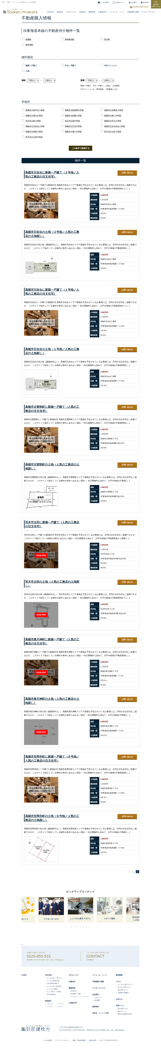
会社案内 (134, 2)
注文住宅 (50, 12)
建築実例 (92, 12)
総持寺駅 (29, 45)
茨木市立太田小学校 (112, 132)
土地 (27, 71)
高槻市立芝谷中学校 (73, 126)
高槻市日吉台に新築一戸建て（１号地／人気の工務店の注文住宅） (52, 291)
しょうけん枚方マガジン (125, 984)
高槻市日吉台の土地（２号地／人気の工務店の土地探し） (52, 234)
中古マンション (110, 65)
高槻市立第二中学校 (112, 116)
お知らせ (119, 999)
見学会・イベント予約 (100, 1013)
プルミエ (50, 1004)
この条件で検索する (81, 148)
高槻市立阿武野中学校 (74, 110)
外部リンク (120, 1005)
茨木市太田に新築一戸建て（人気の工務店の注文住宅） (52, 524)
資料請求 (95, 1007)
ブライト (60, 1006)
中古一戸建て (70, 65)
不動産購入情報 (133, 12)
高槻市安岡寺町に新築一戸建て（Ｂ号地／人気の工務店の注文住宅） (52, 758)
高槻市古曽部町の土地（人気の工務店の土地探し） (52, 466)
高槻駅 (28, 39)
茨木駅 (107, 39)
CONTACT (95, 956)
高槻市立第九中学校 (34, 116)
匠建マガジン (120, 2)
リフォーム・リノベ (116, 12)
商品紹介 (60, 12)
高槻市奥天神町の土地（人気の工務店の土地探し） (52, 700)
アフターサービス (148, 12)
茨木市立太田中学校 (34, 137)
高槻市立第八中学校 (73, 132)
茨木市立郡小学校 (33, 121)
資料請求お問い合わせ (156, 5)
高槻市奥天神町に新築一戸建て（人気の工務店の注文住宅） (52, 641)
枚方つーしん (122, 1011)
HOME (24, 975)
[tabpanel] (80, 910)
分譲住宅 (82, 12)
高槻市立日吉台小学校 (35, 126)
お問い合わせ (127, 173)
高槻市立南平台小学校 (35, 110)
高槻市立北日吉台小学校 (114, 126)
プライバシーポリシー (62, 1040)
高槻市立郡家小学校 (73, 116)
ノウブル (50, 1006)
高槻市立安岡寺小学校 (113, 110)
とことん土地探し (52, 989)
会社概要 (97, 1000)
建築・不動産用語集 (79, 1040)
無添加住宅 (92, 1040)
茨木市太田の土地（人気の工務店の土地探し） (52, 583)
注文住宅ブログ (123, 1008)
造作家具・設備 (75, 994)
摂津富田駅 (69, 39)
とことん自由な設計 (53, 980)
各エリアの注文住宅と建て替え (109, 1040)
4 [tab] (81, 927)
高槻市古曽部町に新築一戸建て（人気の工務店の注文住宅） (52, 408)
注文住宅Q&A (51, 994)
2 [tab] (75, 927)
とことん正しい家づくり (55, 978)
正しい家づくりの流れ (54, 991)
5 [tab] (84, 927)
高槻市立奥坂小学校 (34, 132)
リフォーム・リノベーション (80, 996)
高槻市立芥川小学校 (112, 121)
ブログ (118, 981)
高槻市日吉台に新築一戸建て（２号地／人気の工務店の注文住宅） (52, 174)
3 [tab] (78, 927)
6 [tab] (87, 927)
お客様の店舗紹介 (123, 993)
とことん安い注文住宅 (54, 986)
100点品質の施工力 (53, 983)
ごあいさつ (97, 997)
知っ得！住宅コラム (124, 987)
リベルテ (60, 1004)
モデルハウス (74, 975)
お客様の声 (102, 12)
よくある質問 (104, 2)
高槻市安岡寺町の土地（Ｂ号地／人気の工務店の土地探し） (52, 818)
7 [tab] (90, 927)
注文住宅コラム (123, 990)
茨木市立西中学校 (72, 121)
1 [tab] (72, 927)
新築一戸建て (31, 65)
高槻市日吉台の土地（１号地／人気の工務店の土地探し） (52, 351)
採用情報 (146, 2)
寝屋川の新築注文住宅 (125, 1014)
